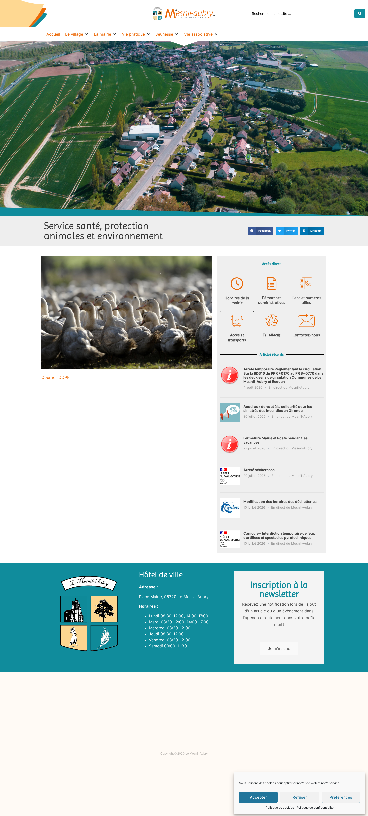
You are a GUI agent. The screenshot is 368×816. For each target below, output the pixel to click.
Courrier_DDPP (55, 377)
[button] (260, 231)
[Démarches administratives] (271, 283)
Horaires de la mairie (237, 300)
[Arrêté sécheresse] (230, 484)
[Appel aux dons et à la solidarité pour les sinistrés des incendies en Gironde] (230, 420)
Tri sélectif (271, 335)
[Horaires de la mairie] (237, 283)
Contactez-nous (306, 335)
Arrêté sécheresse (259, 470)
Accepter (258, 797)
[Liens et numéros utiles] (306, 283)
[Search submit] (359, 13)
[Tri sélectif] (271, 320)
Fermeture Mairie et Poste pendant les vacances (275, 440)
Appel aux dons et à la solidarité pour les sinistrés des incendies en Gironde (277, 408)
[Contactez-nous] (306, 320)
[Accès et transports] (237, 320)
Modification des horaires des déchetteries (280, 501)
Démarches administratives (271, 300)
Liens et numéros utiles (306, 300)
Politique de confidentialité (315, 807)
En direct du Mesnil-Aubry (288, 387)
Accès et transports (237, 337)
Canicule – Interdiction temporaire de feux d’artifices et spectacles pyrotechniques (279, 535)
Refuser (300, 797)
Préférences (341, 797)
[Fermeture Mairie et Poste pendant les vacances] (230, 452)
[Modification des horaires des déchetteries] (230, 516)
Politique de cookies (280, 807)
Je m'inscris (279, 648)
